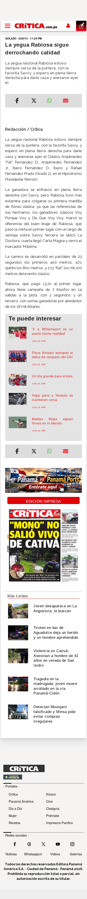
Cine (49, 801)
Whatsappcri (33, 853)
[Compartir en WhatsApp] (51, 99)
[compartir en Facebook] (17, 101)
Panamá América (21, 801)
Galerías (76, 853)
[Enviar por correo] (65, 101)
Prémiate (52, 815)
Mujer (13, 815)
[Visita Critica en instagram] (72, 843)
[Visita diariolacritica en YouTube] (58, 843)
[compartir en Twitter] (34, 101)
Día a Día (15, 808)
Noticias (11, 853)
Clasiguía (52, 808)
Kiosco (51, 794)
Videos (55, 853)
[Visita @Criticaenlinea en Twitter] (29, 843)
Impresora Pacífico (59, 822)
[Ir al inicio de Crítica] (36, 26)
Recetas (14, 822)
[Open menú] (7, 26)
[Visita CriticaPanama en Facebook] (15, 843)
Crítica (13, 794)
